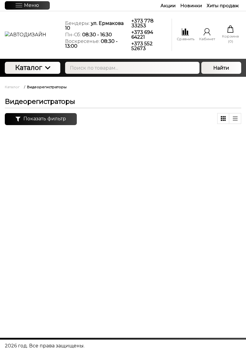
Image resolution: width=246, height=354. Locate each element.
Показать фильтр (44, 119)
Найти (221, 68)
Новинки (191, 5)
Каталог (28, 68)
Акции (168, 5)
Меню (31, 5)
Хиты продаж (223, 5)
